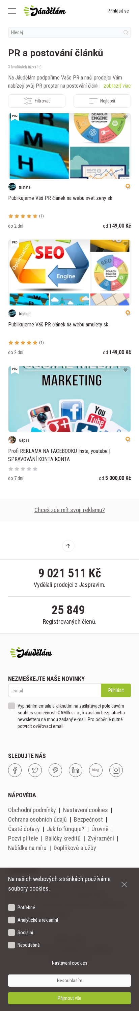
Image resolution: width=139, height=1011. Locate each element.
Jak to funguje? (65, 828)
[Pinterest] (55, 770)
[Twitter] (35, 770)
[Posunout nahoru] (68, 546)
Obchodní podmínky (32, 809)
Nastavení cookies (85, 809)
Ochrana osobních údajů (37, 819)
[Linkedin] (75, 770)
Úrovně (99, 828)
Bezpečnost (88, 819)
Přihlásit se (118, 11)
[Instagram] (116, 770)
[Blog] (96, 770)
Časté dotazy (24, 828)
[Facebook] (15, 770)
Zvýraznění (101, 838)
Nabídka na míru (27, 847)
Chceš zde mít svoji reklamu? (69, 509)
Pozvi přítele (23, 838)
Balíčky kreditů (63, 838)
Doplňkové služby (75, 847)
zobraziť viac (117, 86)
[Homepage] (45, 11)
